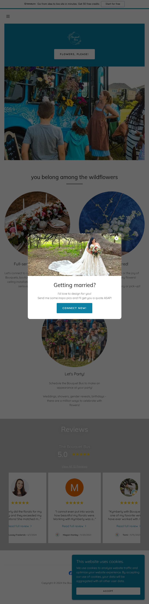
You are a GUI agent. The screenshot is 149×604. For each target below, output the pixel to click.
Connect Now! (74, 308)
